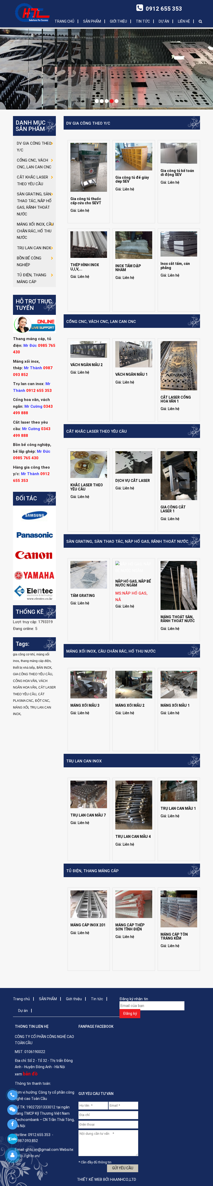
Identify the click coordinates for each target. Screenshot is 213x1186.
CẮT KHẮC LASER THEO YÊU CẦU (96, 431)
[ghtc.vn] (32, 12)
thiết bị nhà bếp (24, 667)
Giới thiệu (118, 21)
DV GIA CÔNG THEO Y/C (88, 123)
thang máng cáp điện (36, 661)
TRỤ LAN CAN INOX (84, 761)
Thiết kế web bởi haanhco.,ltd (106, 1179)
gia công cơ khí (24, 654)
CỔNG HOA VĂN (25, 681)
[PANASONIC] (34, 535)
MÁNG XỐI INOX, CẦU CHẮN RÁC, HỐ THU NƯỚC (111, 651)
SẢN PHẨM (92, 21)
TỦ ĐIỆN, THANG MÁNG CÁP (92, 871)
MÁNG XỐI (20, 707)
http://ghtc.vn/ (28, 1156)
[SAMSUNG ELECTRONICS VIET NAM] (34, 515)
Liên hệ (184, 21)
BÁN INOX (44, 667)
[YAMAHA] (34, 574)
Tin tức (143, 21)
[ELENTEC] (34, 592)
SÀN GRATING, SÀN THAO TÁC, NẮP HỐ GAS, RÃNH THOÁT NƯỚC (127, 541)
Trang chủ (64, 21)
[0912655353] (12, 1095)
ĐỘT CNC (42, 701)
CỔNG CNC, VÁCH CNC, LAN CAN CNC (101, 321)
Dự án (164, 21)
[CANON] (34, 555)
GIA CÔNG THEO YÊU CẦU (32, 674)
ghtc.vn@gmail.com (42, 1149)
